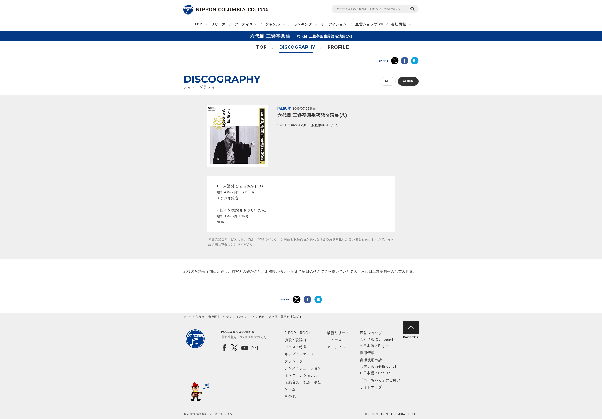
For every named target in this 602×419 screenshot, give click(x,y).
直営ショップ (366, 24)
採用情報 (367, 353)
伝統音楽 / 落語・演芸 (303, 382)
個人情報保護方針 (195, 414)
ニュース (334, 340)
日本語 (368, 346)
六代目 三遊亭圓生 (207, 317)
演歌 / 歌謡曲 (295, 340)
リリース (218, 24)
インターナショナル (301, 375)
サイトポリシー (224, 414)
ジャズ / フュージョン (303, 368)
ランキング (303, 24)
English (384, 346)
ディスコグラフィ (238, 317)
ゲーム (290, 389)
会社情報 (398, 24)
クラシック (294, 361)
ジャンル (272, 24)
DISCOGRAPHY (297, 47)
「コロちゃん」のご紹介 (380, 380)
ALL (388, 81)
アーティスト (245, 24)
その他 (290, 396)
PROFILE (338, 47)
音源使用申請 (371, 360)
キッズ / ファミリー (301, 354)
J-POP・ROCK (298, 333)
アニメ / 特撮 (295, 347)
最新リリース (338, 333)
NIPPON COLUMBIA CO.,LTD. (225, 10)
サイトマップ (371, 387)
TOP (198, 24)
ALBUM (408, 81)
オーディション (334, 24)
